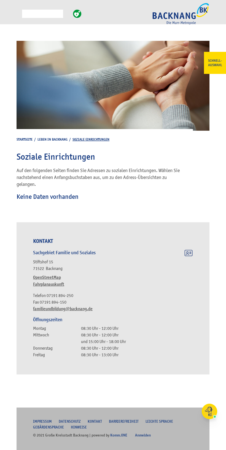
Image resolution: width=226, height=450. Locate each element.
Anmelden (143, 435)
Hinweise (79, 427)
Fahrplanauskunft (48, 284)
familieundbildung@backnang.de (63, 309)
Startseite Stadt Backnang (180, 17)
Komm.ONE (118, 435)
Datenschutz (70, 421)
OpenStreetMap (47, 277)
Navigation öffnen (18, 16)
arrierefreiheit (124, 421)
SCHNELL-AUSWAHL (215, 62)
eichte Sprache (159, 421)
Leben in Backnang (52, 139)
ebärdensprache (48, 427)
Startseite (25, 139)
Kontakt (95, 421)
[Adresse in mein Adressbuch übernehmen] (188, 254)
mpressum (42, 421)
